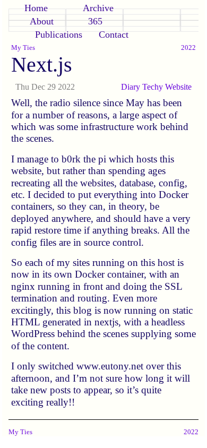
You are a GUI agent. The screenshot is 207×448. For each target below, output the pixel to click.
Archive (98, 8)
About (42, 21)
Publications (58, 34)
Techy (152, 86)
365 (95, 21)
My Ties (23, 47)
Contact (113, 34)
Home (36, 8)
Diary (130, 86)
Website (178, 86)
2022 (188, 47)
